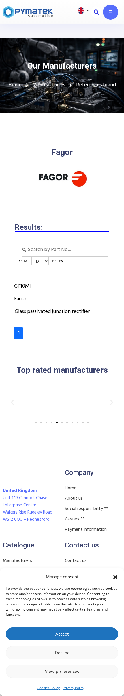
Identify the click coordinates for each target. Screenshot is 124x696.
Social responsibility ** (86, 509)
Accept (62, 634)
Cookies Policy (48, 687)
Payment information (86, 529)
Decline (62, 652)
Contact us (76, 560)
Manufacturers (17, 560)
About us (74, 498)
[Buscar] (96, 12)
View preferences (62, 671)
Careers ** (74, 519)
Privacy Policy (73, 687)
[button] (115, 576)
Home (70, 488)
